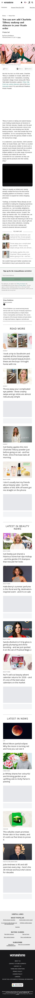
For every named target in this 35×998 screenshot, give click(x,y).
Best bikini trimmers (9, 934)
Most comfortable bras (26, 937)
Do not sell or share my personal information (17, 979)
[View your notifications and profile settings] (21, 2)
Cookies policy (17, 974)
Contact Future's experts (17, 963)
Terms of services (21, 283)
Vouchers (17, 927)
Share (6, 68)
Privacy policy (17, 971)
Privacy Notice (22, 285)
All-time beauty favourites (9, 920)
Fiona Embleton (9, 36)
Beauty (4, 15)
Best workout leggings (9, 937)
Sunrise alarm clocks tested (25, 920)
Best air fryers (26, 934)
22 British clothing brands (26, 923)
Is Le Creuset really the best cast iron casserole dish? (9, 923)
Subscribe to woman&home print (11, 945)
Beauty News (12, 15)
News (19, 37)
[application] (17, 174)
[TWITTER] (4, 304)
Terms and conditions (17, 968)
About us (17, 961)
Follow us (21, 68)
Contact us (17, 966)
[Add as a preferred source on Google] (17, 985)
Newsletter (29, 68)
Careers (17, 976)
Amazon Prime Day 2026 (17, 7)
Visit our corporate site (24, 992)
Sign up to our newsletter (24, 944)
